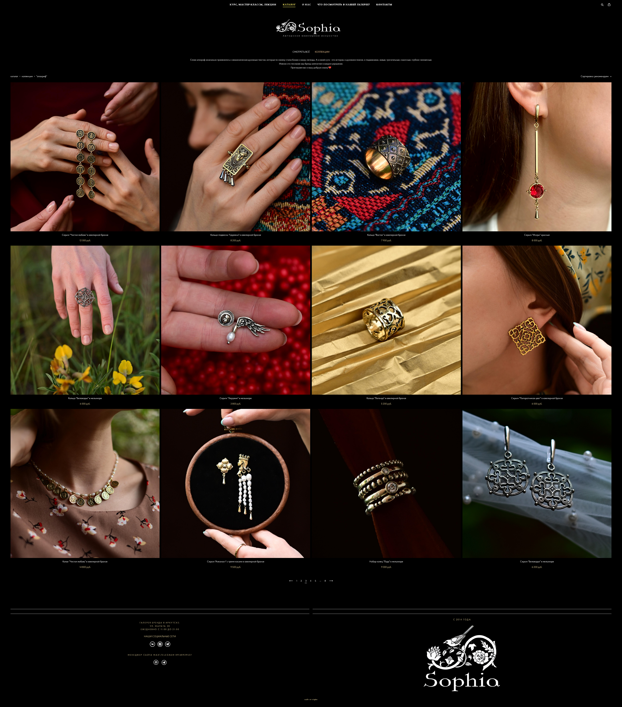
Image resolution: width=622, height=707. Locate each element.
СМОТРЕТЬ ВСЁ (301, 51)
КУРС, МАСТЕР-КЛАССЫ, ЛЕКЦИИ (253, 5)
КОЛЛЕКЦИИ (322, 51)
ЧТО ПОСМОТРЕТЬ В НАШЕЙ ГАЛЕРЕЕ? (343, 5)
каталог (14, 76)
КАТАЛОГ (289, 5)
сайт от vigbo (311, 699)
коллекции (27, 76)
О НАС (306, 5)
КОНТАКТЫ (384, 5)
